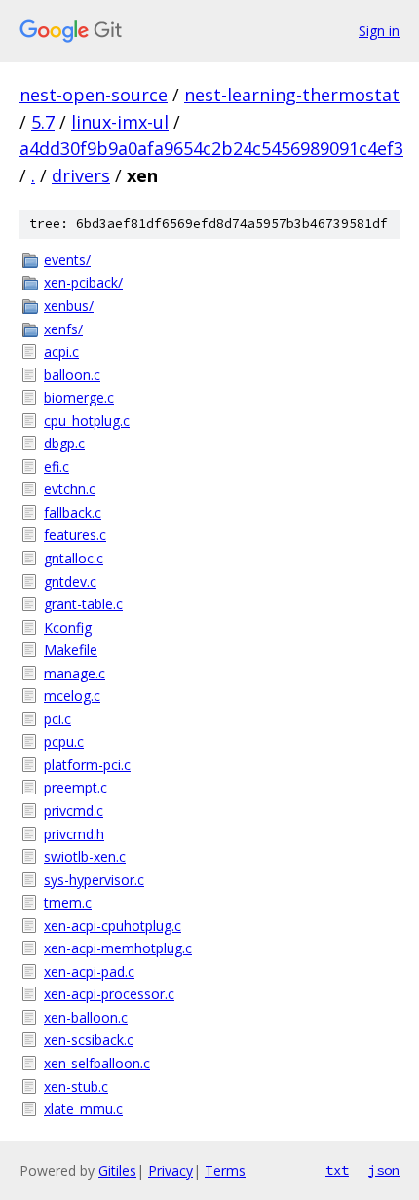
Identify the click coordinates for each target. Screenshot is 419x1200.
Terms (225, 1170)
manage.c (74, 673)
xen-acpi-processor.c (109, 994)
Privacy (170, 1170)
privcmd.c (73, 810)
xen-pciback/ (83, 282)
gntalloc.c (73, 558)
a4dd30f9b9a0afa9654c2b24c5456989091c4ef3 (211, 148)
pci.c (57, 719)
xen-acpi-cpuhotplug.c (112, 925)
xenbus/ (69, 305)
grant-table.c (83, 604)
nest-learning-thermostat (292, 94)
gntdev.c (70, 581)
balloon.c (72, 375)
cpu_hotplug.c (87, 420)
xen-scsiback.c (88, 1039)
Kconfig (68, 627)
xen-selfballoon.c (97, 1063)
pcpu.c (64, 741)
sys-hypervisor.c (94, 880)
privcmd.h (74, 834)
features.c (75, 534)
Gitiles (117, 1170)
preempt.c (75, 787)
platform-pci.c (87, 764)
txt (337, 1170)
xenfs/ (63, 329)
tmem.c (68, 902)
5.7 (43, 122)
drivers (81, 175)
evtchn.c (69, 489)
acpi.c (61, 351)
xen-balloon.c (86, 1017)
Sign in (379, 30)
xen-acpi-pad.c (89, 971)
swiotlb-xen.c (85, 856)
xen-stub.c (76, 1086)
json (384, 1170)
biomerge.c (79, 397)
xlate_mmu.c (83, 1109)
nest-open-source (93, 94)
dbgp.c (64, 443)
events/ (67, 260)
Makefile (70, 649)
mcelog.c (72, 695)
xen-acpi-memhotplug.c (118, 948)
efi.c (56, 466)
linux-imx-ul (120, 122)
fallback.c (72, 512)
